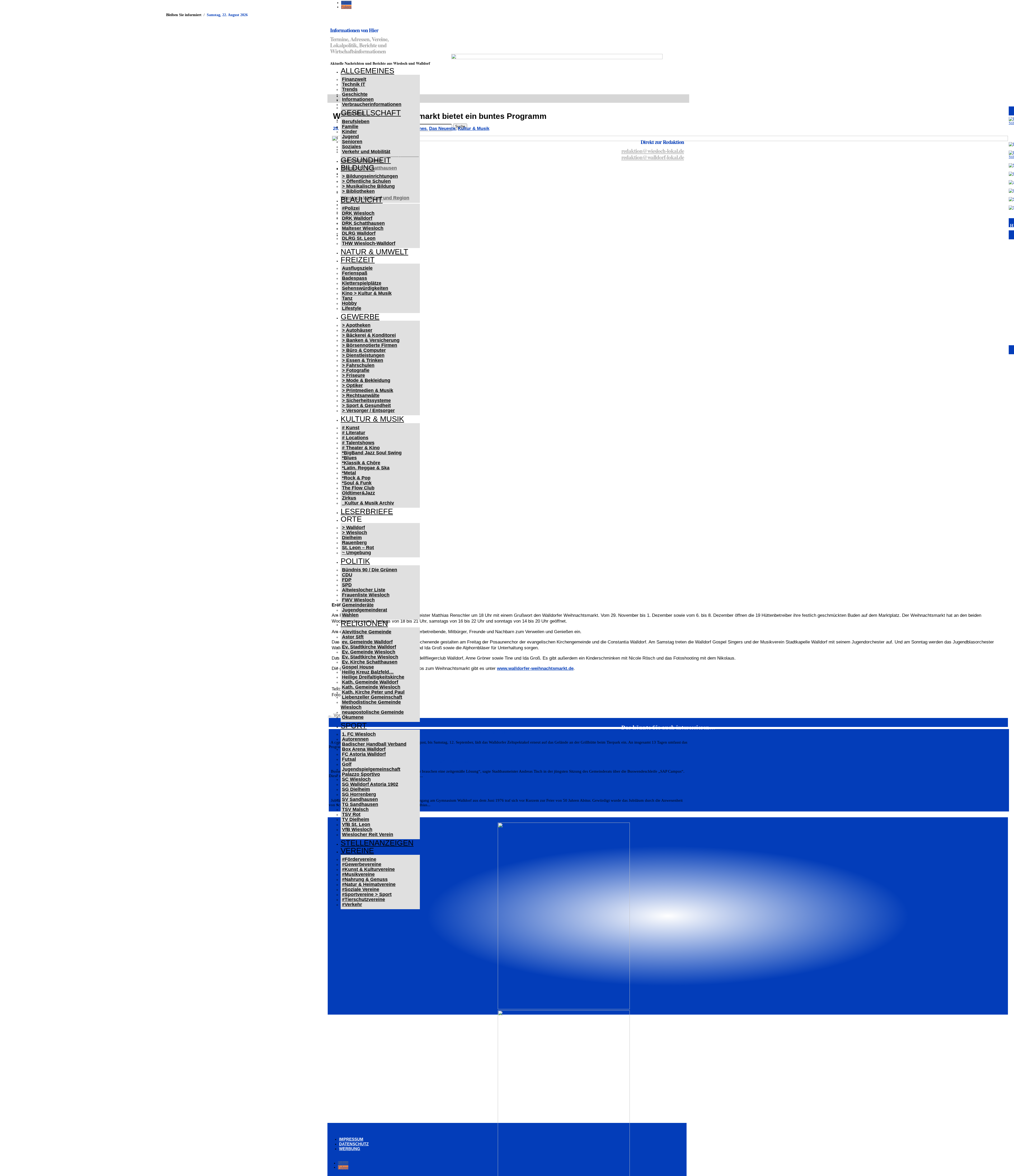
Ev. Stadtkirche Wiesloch (370, 657)
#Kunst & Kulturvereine (368, 869)
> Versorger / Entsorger (368, 410)
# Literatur (353, 432)
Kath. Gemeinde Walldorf (370, 682)
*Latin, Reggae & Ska (365, 467)
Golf (346, 764)
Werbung (349, 1148)
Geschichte (355, 94)
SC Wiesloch (356, 779)
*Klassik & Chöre (361, 462)
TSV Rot (351, 814)
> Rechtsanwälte (360, 395)
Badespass (354, 278)
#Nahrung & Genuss (365, 879)
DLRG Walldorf (358, 233)
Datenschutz (354, 1144)
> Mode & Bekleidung (366, 380)
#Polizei (351, 208)
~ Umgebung (356, 552)
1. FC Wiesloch (359, 734)
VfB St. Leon (356, 824)
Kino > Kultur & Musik (367, 293)
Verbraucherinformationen (371, 104)
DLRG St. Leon (358, 238)
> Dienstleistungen (363, 355)
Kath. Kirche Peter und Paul (373, 692)
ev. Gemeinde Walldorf (367, 642)
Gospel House (358, 667)
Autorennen (355, 739)
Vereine (357, 850)
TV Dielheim (355, 819)
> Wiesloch (354, 532)
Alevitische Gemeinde (366, 631)
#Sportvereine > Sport (367, 894)
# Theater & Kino (361, 447)
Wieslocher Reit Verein (367, 834)
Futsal (349, 759)
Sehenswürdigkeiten (365, 288)
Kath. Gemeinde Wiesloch (371, 687)
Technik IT (353, 84)
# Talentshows (358, 442)
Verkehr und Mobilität (366, 151)
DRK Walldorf (357, 218)
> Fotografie (355, 370)
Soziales (351, 146)
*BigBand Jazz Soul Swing (372, 452)
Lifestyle (351, 308)
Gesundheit (366, 160)
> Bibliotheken (358, 191)
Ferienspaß (354, 273)
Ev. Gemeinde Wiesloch (368, 652)
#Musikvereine (358, 874)
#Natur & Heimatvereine (369, 884)
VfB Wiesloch (357, 829)
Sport (354, 725)
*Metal (349, 472)
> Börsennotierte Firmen (369, 345)
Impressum (351, 1139)
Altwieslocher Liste (363, 589)
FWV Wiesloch (358, 600)
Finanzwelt (354, 79)
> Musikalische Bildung (368, 186)
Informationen (358, 99)
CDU (347, 574)
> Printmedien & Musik (367, 390)
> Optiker (352, 385)
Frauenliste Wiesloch (365, 595)
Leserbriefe (367, 511)
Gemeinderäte (358, 605)
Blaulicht (362, 199)
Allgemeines (367, 71)
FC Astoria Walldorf (364, 754)
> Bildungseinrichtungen (370, 176)
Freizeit (358, 259)
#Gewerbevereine (361, 864)
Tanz (347, 298)
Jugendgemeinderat (364, 610)
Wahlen (350, 615)
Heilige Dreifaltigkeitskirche (373, 677)
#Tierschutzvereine (363, 899)
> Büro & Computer (364, 350)
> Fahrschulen (358, 365)
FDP (346, 579)
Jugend (350, 136)
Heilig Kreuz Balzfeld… (368, 672)
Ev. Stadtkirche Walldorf (369, 647)
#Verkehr (352, 904)
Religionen (364, 623)
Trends (350, 89)
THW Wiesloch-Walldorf (368, 243)
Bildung (358, 168)
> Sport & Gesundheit (366, 405)
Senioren (352, 141)
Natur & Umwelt (374, 252)
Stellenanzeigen (377, 843)
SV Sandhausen (360, 799)
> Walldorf (353, 527)
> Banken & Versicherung (371, 340)
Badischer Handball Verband (374, 744)
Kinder (349, 131)
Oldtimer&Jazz (358, 493)
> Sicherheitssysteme (366, 400)
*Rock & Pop (356, 477)
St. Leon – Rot (358, 547)
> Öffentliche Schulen (366, 181)
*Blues (349, 457)
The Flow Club (358, 488)
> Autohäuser (357, 330)
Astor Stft (353, 637)
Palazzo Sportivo (361, 774)
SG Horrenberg (359, 794)
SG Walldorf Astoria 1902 (370, 784)
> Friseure (353, 375)
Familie (350, 126)
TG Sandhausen (360, 804)
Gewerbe (360, 316)
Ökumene (353, 717)
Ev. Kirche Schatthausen (369, 662)
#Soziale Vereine (360, 889)
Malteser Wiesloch (362, 228)
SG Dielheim (356, 789)
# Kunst (350, 427)
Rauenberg (354, 542)
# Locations (355, 437)
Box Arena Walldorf (364, 749)
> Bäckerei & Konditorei (369, 335)
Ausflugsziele (357, 268)
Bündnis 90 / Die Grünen (369, 569)
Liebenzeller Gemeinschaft (372, 697)
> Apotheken (356, 325)
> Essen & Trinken (362, 360)
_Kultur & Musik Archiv (368, 503)
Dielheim (352, 537)
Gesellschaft (371, 113)
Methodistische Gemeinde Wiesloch (371, 704)
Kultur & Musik (372, 419)
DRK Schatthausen (363, 223)
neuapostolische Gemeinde (373, 712)
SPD (347, 584)
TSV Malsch (355, 809)
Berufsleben (355, 121)
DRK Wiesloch (358, 213)
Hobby (349, 303)
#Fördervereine (359, 859)
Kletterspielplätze (361, 283)
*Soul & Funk (357, 483)
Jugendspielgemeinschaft (371, 769)
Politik (355, 561)
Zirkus (349, 498)
